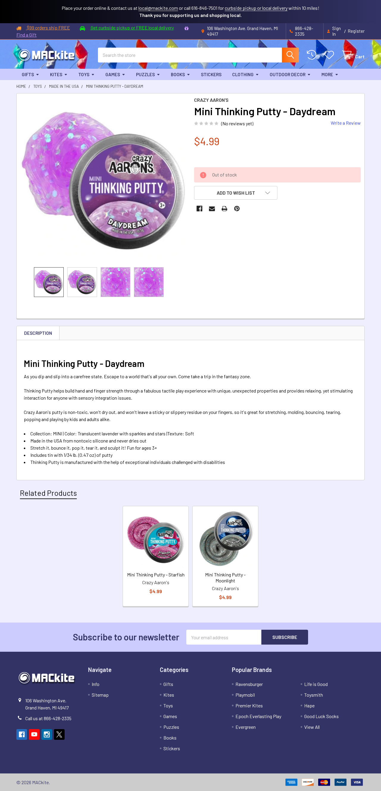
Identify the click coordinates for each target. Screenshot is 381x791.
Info (95, 684)
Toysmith (313, 695)
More (327, 74)
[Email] (212, 208)
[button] (235, 193)
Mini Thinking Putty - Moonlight (225, 577)
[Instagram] (46, 734)
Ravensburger (249, 684)
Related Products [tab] (48, 492)
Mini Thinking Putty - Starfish (156, 574)
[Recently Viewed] (313, 55)
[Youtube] (34, 734)
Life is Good (316, 684)
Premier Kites (249, 705)
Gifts (28, 74)
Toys (83, 74)
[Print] (224, 208)
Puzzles (145, 74)
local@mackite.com (158, 8)
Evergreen (245, 727)
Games (112, 74)
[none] (103, 180)
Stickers (211, 74)
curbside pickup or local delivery (256, 8)
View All (312, 727)
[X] (59, 734)
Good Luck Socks (321, 716)
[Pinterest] (237, 208)
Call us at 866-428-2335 (48, 718)
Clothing (243, 74)
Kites (56, 74)
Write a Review (346, 123)
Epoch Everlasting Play (258, 716)
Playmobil (245, 695)
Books (178, 74)
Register (356, 31)
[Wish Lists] (331, 55)
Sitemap (100, 695)
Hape (309, 705)
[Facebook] (199, 208)
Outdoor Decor (287, 74)
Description (38, 333)
